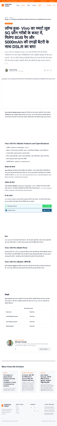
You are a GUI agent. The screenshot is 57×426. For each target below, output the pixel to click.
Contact (34, 5)
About (28, 5)
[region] (28, 317)
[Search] (54, 5)
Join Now (47, 206)
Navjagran (49, 5)
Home (18, 5)
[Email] (15, 349)
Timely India (39, 5)
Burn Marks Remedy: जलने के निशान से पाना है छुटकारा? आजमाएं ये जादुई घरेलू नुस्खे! (49, 414)
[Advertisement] (28, 129)
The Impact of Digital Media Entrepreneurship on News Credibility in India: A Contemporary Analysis (49, 407)
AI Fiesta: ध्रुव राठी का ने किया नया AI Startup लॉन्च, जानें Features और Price (49, 410)
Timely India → (44, 1)
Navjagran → (52, 1)
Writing (23, 5)
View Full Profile (44, 349)
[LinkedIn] (35, 407)
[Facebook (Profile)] (31, 411)
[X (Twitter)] (31, 407)
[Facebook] (38, 407)
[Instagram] (35, 411)
